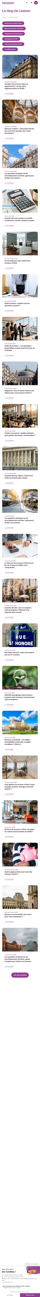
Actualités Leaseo (10, 49)
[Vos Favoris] (31, 3)
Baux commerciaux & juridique (14, 28)
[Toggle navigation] (36, 3)
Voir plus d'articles (20, 975)
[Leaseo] (8, 3)
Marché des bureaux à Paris (13, 23)
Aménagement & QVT (11, 39)
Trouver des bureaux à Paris (13, 44)
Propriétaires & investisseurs (14, 33)
